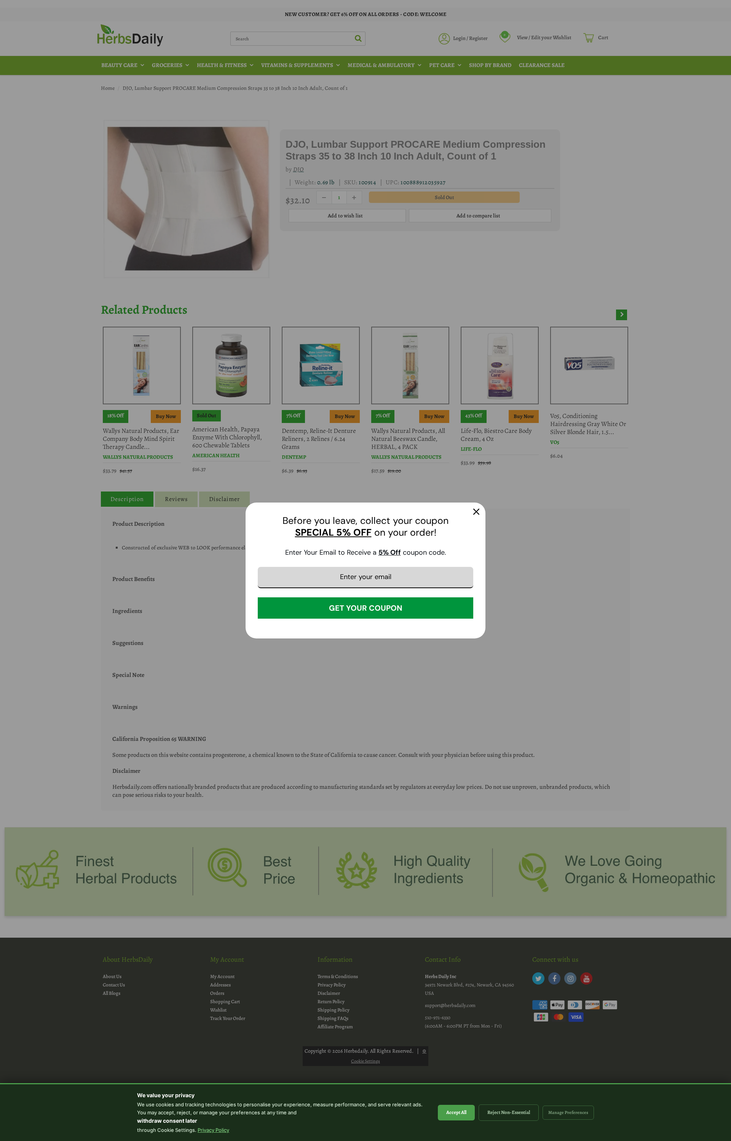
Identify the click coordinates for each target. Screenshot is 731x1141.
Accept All (456, 1112)
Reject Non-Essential (508, 1112)
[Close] (476, 512)
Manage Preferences (568, 1112)
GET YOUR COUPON (365, 608)
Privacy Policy (213, 1130)
